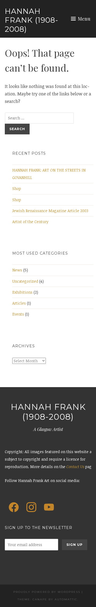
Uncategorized (25, 281)
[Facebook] (13, 507)
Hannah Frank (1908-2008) (31, 20)
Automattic (66, 599)
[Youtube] (49, 507)
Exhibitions (22, 292)
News (17, 270)
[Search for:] (39, 118)
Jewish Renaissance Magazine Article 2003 (50, 210)
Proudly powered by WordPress (46, 592)
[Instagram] (31, 507)
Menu (84, 18)
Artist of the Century (30, 221)
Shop (16, 188)
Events (18, 314)
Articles (19, 303)
